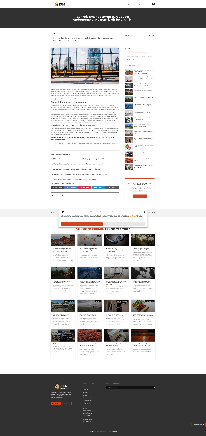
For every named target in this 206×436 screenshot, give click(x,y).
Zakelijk (53, 33)
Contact (120, 4)
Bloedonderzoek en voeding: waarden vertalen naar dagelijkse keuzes (143, 315)
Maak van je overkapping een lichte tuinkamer (61, 281)
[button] (144, 212)
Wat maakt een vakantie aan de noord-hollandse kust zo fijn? (142, 344)
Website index (87, 406)
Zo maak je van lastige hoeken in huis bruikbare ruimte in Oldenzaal (116, 282)
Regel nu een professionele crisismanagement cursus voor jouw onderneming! (139, 56)
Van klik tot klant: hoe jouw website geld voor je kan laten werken (87, 420)
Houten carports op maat (140, 152)
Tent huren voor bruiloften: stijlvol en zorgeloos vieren (88, 314)
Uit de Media (102, 4)
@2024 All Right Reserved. (103, 431)
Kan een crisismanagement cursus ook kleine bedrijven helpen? (84, 179)
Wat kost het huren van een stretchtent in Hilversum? (61, 314)
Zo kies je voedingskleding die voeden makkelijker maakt (142, 281)
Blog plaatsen (130, 4)
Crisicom (53, 145)
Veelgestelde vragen (132, 59)
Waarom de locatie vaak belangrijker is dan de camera (115, 314)
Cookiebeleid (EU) (88, 397)
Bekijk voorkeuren (124, 224)
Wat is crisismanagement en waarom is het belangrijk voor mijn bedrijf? (84, 159)
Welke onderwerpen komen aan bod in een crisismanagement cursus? (84, 164)
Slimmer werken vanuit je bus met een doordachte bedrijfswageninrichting (62, 250)
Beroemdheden (87, 400)
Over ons (83, 4)
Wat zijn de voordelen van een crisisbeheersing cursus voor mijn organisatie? (84, 174)
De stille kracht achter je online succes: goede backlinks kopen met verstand (87, 412)
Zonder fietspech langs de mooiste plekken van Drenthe (142, 249)
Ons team (92, 4)
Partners (112, 4)
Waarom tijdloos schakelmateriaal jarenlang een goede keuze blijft (115, 250)
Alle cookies (82, 224)
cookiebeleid (133, 216)
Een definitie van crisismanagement (137, 52)
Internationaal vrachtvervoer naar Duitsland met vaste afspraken (90, 281)
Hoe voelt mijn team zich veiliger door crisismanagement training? (84, 169)
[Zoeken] (153, 4)
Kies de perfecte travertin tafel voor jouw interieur (115, 344)
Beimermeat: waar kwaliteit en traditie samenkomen (89, 344)
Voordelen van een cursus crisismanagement (139, 54)
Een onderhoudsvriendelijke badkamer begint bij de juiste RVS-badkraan (143, 78)
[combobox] (145, 4)
